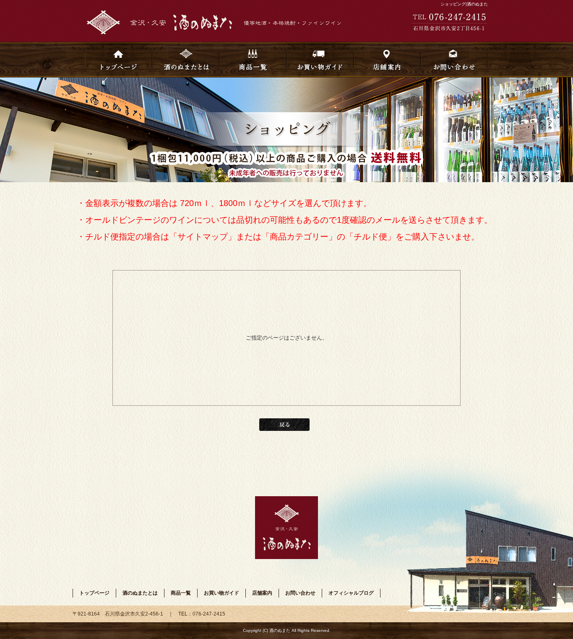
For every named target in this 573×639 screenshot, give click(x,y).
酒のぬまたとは (185, 59)
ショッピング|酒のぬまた (464, 4)
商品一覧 (252, 59)
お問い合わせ (454, 59)
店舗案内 (387, 59)
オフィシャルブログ (351, 593)
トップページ (118, 59)
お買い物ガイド (320, 59)
